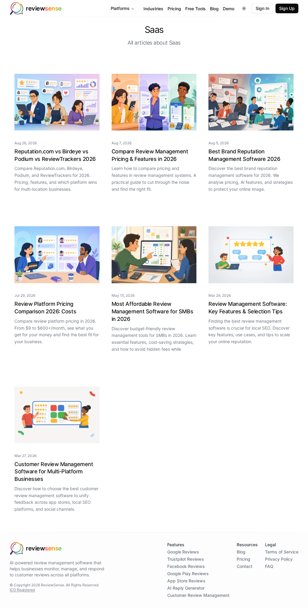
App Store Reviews (186, 580)
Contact (244, 566)
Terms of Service (281, 551)
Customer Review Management (198, 595)
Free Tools (195, 8)
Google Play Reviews (188, 573)
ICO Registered (22, 590)
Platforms (120, 8)
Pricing (174, 8)
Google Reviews (183, 551)
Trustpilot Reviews (185, 559)
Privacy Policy (279, 559)
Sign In (262, 8)
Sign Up (287, 8)
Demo (228, 8)
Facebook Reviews (186, 566)
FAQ (269, 566)
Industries (153, 8)
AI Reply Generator (186, 588)
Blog (214, 8)
